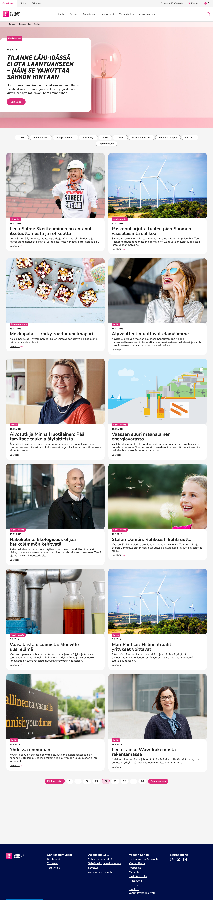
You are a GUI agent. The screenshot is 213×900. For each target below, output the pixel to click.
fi (209, 3)
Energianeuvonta (65, 137)
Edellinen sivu (54, 781)
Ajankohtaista (40, 137)
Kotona (120, 137)
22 (87, 781)
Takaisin (13, 24)
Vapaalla (190, 137)
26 (124, 781)
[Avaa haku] (208, 14)
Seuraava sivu (158, 781)
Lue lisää (16, 102)
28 (142, 781)
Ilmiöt (105, 137)
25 (115, 781)
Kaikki (21, 137)
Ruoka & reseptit (168, 137)
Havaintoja (88, 137)
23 (96, 781)
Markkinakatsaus (141, 137)
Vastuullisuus (106, 143)
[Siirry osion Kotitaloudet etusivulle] (11, 14)
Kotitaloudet (24, 24)
